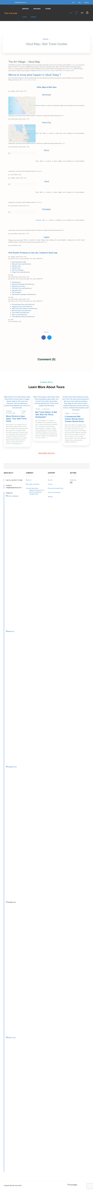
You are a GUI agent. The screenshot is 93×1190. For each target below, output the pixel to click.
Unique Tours (16, 272)
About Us (28, 480)
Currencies (73, 480)
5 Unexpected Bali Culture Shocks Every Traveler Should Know (74, 419)
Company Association (32, 488)
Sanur (46, 150)
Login (79, 2)
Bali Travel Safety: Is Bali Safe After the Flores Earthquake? (46, 414)
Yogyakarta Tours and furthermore (22, 306)
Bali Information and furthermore (21, 310)
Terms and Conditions (54, 492)
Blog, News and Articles (32, 484)
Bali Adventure (16, 282)
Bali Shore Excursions (18, 286)
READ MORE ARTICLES (47, 453)
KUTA (64, 70)
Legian (46, 237)
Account (50, 480)
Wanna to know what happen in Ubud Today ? (34, 74)
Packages (36, 9)
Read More (39, 171)
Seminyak (46, 94)
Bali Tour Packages (18, 270)
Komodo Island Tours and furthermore (23, 304)
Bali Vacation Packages (19, 294)
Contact (50, 484)
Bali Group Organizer (36, 492)
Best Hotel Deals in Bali (19, 262)
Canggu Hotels (34, 494)
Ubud (46, 181)
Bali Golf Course (17, 290)
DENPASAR (59, 70)
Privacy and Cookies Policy (55, 488)
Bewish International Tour (37, 490)
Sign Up (86, 2)
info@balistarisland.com (20, 2)
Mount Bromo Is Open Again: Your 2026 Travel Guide (16, 418)
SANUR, (52, 70)
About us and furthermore (19, 314)
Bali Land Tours (16, 264)
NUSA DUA (46, 70)
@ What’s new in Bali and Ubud (27, 80)
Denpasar (46, 209)
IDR (73, 2)
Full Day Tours (16, 268)
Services (25, 9)
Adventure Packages (18, 284)
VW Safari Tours (17, 288)
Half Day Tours (16, 266)
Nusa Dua (46, 122)
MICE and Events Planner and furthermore (24, 308)
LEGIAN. (71, 70)
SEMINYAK (39, 70)
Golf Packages (16, 292)
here (62, 115)
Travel (46, 39)
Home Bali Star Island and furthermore (23, 316)
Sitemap (50, 496)
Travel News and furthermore (20, 312)
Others (48, 9)
